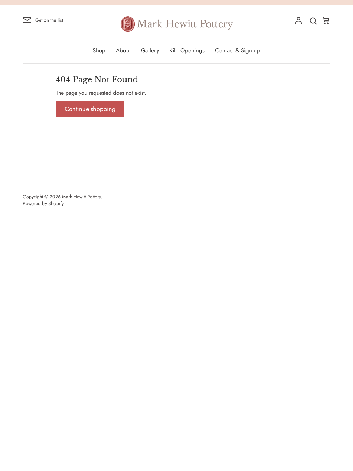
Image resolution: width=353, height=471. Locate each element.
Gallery (150, 50)
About (123, 50)
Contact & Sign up (237, 50)
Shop (99, 50)
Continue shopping (90, 108)
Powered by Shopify (43, 203)
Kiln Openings (187, 50)
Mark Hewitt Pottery (81, 196)
